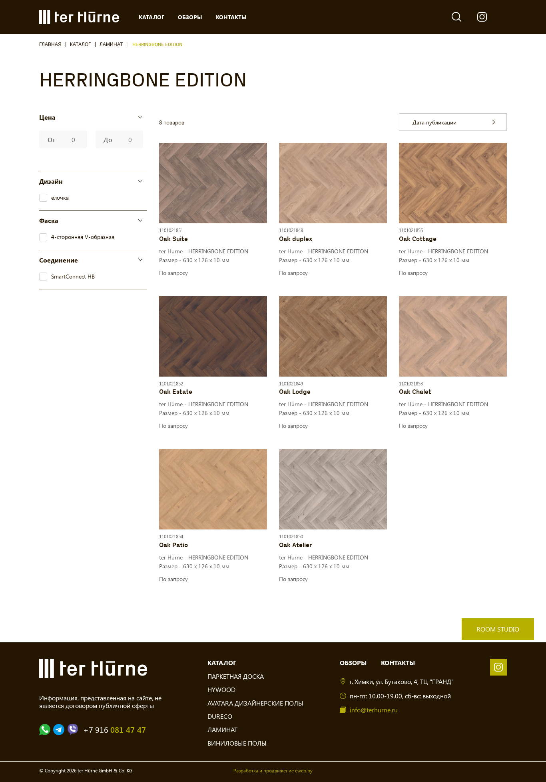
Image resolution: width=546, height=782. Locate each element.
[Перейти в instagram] (498, 667)
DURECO (219, 716)
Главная (50, 44)
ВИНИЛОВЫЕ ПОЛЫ (237, 743)
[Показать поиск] (456, 17)
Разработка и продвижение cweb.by (273, 770)
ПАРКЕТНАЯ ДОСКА (235, 676)
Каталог (80, 44)
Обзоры (353, 662)
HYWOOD (221, 689)
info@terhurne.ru (374, 710)
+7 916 (114, 729)
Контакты (398, 662)
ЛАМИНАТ (111, 44)
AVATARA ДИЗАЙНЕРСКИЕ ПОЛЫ (255, 703)
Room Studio (497, 629)
